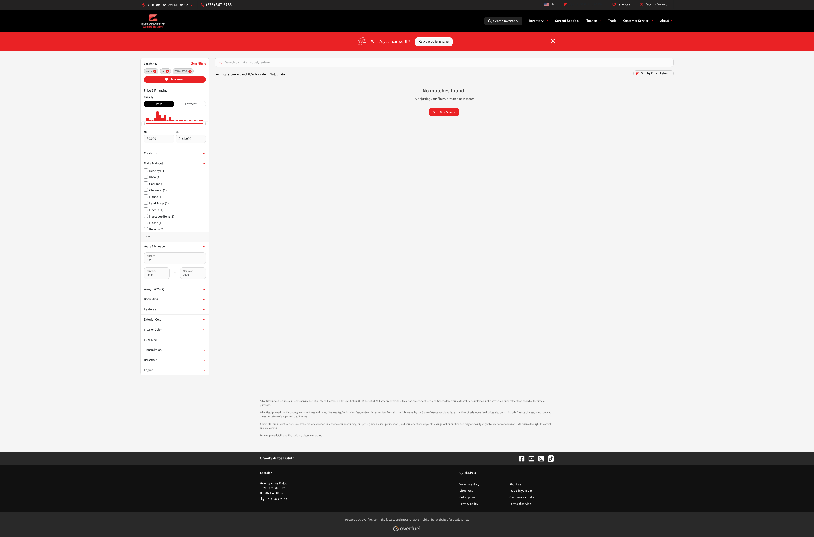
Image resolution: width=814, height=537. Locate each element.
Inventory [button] (536, 20)
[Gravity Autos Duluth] (153, 21)
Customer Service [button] (636, 20)
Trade (612, 20)
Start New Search (444, 112)
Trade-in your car (520, 490)
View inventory (469, 484)
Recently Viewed (656, 4)
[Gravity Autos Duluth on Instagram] (539, 458)
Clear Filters (198, 63)
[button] (169, 5)
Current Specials (567, 20)
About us (515, 484)
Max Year (187, 271)
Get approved (468, 497)
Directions (466, 490)
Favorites (623, 4)
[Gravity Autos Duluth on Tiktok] (549, 458)
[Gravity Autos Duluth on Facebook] (520, 458)
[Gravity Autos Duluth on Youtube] (530, 458)
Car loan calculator (522, 497)
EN (552, 4)
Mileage (151, 256)
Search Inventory (505, 21)
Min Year (151, 271)
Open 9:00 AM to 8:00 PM (585, 4)
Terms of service (520, 503)
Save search (177, 79)
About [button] (664, 20)
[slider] (143, 123)
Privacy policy (468, 503)
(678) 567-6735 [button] (219, 5)
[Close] (553, 41)
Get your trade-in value (434, 41)
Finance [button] (591, 20)
